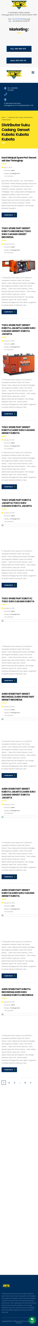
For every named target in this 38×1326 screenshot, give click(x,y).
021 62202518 (17, 19)
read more (8, 215)
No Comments (8, 176)
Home (3, 117)
